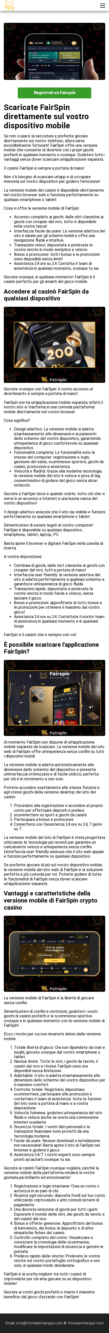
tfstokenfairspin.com (86, 1323)
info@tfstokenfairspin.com (40, 1323)
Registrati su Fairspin (54, 92)
